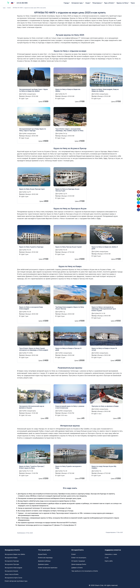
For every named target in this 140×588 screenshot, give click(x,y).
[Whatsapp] (138, 199)
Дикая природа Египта (78, 564)
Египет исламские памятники (47, 567)
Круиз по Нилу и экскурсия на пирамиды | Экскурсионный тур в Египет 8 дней (104, 308)
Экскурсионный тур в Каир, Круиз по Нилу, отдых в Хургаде (32, 129)
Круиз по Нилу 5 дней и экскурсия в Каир (68, 467)
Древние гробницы (44, 561)
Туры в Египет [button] (109, 3)
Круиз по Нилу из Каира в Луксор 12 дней (68, 349)
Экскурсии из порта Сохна (13, 577)
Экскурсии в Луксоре (12, 564)
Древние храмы (43, 564)
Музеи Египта (42, 554)
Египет (9, 7)
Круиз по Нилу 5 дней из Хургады (31, 247)
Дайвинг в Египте (77, 567)
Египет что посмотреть (78, 557)
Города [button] (66, 3)
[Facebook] (138, 195)
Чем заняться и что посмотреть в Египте (84, 571)
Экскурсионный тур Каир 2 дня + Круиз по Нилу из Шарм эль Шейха (33, 90)
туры (4, 7)
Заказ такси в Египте (11, 574)
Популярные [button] (97, 3)
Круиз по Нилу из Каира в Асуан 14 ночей (104, 349)
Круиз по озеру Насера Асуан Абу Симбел (104, 467)
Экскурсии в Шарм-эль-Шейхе (15, 554)
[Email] (138, 191)
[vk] (138, 209)
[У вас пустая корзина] (8, 3)
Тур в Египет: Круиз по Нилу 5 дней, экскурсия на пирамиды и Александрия (33, 349)
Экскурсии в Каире (11, 557)
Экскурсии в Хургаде (12, 561)
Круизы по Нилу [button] (122, 3)
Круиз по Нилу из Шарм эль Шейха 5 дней (105, 248)
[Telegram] (138, 202)
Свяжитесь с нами (111, 554)
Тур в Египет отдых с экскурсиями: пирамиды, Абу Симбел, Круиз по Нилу (69, 129)
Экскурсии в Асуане (11, 571)
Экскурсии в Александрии (13, 567)
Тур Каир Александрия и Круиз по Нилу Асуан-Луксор (69, 308)
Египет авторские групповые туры (16, 581)
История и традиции (78, 561)
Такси (133, 3)
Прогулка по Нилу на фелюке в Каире (105, 406)
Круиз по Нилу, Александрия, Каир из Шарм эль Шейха (105, 90)
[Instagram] (138, 206)
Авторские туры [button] (77, 3)
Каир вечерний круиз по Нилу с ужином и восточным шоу (69, 407)
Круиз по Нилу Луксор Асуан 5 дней (68, 247)
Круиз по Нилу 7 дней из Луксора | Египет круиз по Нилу (31, 467)
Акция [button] (87, 3)
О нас (106, 557)
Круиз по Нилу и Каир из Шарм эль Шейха (67, 90)
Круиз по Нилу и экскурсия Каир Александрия (31, 308)
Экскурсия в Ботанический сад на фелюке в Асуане (31, 407)
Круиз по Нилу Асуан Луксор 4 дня (32, 189)
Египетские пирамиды (45, 557)
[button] (13, 3)
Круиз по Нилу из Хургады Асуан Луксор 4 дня (67, 190)
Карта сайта (109, 561)
